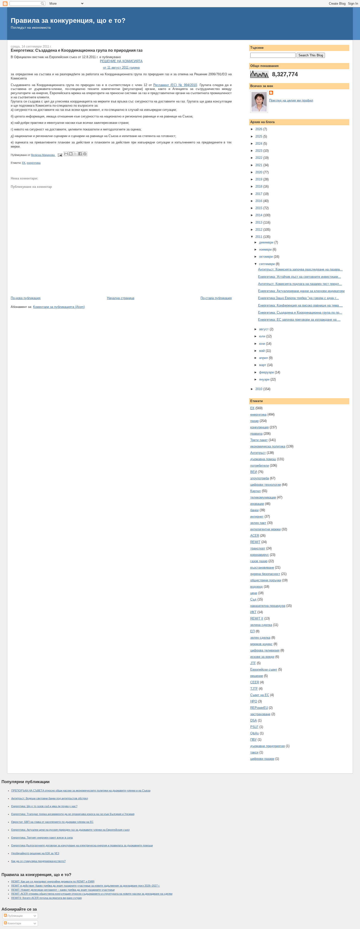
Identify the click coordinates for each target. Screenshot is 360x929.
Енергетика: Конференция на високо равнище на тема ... (300, 305)
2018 (259, 186)
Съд (253, 599)
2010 (259, 389)
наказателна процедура (267, 606)
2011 (259, 237)
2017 (259, 194)
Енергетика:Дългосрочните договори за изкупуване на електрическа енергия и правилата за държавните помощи (82, 845)
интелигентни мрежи (265, 529)
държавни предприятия (267, 746)
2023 (259, 151)
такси (254, 752)
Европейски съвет (263, 669)
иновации (257, 504)
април (264, 358)
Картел (255, 491)
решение (256, 676)
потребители (259, 465)
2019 (259, 179)
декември (266, 242)
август (264, 329)
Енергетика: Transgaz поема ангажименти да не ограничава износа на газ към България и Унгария (72, 814)
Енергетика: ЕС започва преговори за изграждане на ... (299, 319)
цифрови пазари (262, 759)
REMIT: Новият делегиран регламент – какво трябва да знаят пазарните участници (63, 889)
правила (256, 433)
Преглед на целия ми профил (291, 100)
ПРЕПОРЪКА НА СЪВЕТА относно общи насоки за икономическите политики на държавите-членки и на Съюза (80, 790)
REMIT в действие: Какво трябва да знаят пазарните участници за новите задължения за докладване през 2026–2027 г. (85, 885)
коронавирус (259, 555)
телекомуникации (263, 497)
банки (254, 510)
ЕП (252, 631)
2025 (259, 136)
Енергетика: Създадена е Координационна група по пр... (300, 312)
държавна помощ (263, 459)
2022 (259, 158)
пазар (254, 421)
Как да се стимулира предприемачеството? (38, 861)
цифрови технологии (265, 484)
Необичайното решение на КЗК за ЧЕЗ (35, 853)
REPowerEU (259, 708)
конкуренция (259, 427)
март (263, 365)
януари (264, 379)
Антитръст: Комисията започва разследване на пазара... (300, 269)
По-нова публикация (25, 298)
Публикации (15, 915)
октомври (266, 256)
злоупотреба (259, 478)
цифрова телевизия (264, 650)
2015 (259, 208)
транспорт (257, 548)
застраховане (260, 714)
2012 (259, 229)
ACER (254, 535)
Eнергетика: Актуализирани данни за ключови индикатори (301, 291)
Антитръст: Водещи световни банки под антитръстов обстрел (49, 798)
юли (262, 336)
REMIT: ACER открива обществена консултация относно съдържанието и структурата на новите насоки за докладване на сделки (91, 893)
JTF (253, 663)
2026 (259, 129)
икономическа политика (267, 446)
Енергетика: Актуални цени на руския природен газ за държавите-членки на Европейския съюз (70, 829)
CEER (254, 682)
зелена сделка (261, 625)
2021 (259, 165)
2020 (259, 172)
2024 (259, 143)
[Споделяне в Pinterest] (84, 153)
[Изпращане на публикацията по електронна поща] (59, 154)
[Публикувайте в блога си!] (70, 153)
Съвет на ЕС (259, 695)
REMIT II (256, 618)
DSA (253, 720)
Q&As (254, 733)
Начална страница (120, 298)
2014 (259, 215)
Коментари (14, 923)
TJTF (254, 688)
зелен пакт (258, 523)
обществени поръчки (265, 580)
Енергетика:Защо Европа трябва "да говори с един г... (298, 298)
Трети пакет (259, 440)
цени (253, 593)
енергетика (33, 162)
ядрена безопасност (265, 574)
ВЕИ (253, 472)
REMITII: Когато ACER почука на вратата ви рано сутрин (46, 897)
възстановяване (262, 567)
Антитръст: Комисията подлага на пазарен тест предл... (300, 284)
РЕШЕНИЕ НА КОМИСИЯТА (121, 61)
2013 (259, 222)
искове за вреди (262, 657)
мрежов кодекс (261, 644)
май (262, 351)
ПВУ (253, 739)
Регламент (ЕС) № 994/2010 (175, 85)
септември (267, 264)
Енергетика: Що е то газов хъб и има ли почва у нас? (44, 806)
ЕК (23, 162)
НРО (253, 701)
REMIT (255, 542)
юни (262, 343)
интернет (257, 516)
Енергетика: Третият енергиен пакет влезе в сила (42, 837)
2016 (259, 201)
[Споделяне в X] (75, 153)
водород (256, 586)
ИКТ (253, 612)
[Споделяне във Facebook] (80, 153)
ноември (266, 249)
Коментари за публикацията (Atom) (59, 307)
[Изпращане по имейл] (66, 153)
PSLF (254, 727)
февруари (267, 372)
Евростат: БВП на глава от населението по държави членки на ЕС (52, 821)
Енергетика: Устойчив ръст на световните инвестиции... (299, 277)
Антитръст (258, 453)
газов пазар (258, 561)
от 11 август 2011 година (121, 67)
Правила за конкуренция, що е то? (68, 20)
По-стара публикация (216, 298)
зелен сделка (260, 637)
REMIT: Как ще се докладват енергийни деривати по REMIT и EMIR (53, 881)
